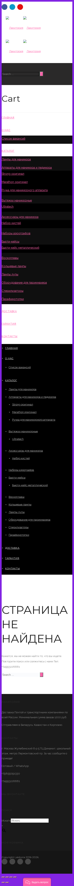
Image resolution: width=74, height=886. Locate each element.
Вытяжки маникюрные (17, 200)
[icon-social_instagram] (28, 861)
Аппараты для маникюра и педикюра (27, 167)
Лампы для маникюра (16, 159)
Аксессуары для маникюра (20, 217)
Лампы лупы (10, 274)
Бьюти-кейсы (10, 241)
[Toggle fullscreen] (11, 877)
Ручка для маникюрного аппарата (25, 190)
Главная (8, 117)
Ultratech (8, 206)
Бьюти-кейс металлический (20, 247)
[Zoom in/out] (15, 877)
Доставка (9, 311)
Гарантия (9, 323)
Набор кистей (11, 223)
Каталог (8, 151)
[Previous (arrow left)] (3, 882)
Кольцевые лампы (14, 266)
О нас (6, 130)
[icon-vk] (13, 7)
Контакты (9, 336)
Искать (6, 820)
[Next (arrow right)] (7, 882)
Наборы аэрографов (16, 233)
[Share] (7, 877)
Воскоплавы (10, 258)
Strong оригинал (13, 173)
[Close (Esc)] (3, 877)
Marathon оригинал (15, 182)
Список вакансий (13, 138)
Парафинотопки (13, 299)
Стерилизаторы (12, 290)
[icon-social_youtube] (21, 861)
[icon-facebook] (5, 7)
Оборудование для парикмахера (24, 282)
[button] (37, 882)
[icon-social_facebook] (5, 861)
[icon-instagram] (20, 7)
